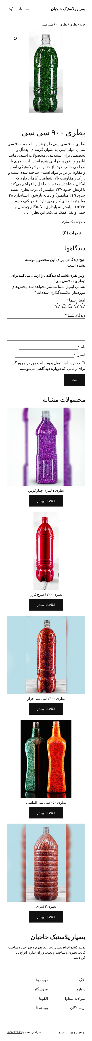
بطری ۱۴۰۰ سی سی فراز (46, 698)
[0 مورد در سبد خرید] (11, 8)
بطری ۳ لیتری (46, 906)
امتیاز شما (75, 300)
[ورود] (20, 8)
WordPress (14, 1032)
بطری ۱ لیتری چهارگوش (46, 490)
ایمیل (79, 355)
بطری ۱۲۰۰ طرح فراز (46, 594)
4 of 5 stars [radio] (64, 305)
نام (81, 347)
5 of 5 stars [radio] (57, 305)
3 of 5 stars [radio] (70, 305)
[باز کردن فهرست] (27, 9)
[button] (15, 39)
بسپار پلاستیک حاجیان (68, 9)
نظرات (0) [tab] (71, 233)
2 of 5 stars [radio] (76, 305)
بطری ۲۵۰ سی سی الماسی (46, 802)
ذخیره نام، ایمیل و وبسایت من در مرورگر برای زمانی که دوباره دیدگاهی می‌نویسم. (49, 365)
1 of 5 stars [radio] (82, 305)
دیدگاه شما (75, 315)
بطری (73, 24)
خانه (82, 24)
